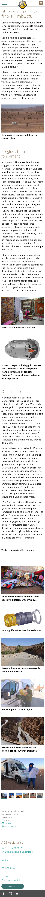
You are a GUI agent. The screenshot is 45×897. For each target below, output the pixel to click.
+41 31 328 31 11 (11, 826)
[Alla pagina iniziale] (22, 5)
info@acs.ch (9, 823)
